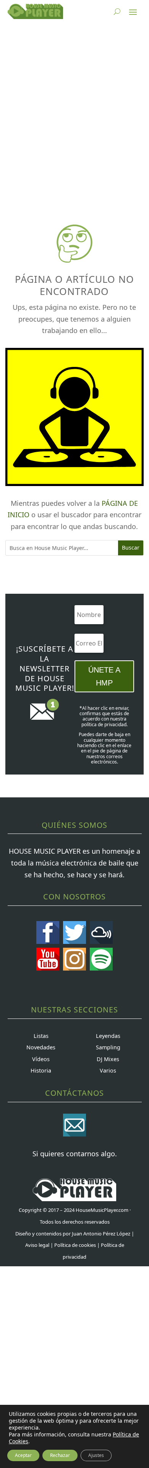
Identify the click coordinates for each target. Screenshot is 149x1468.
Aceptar (23, 1455)
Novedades (40, 1047)
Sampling (108, 1047)
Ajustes (96, 1455)
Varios (108, 1070)
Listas (41, 1035)
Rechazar (60, 1455)
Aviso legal (37, 1245)
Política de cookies (75, 1245)
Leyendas (108, 1035)
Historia (41, 1070)
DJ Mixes (108, 1059)
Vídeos (41, 1059)
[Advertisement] (74, 112)
